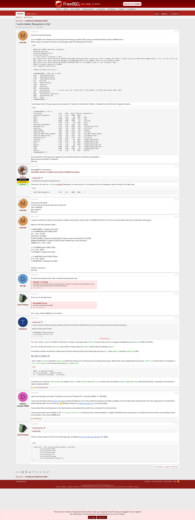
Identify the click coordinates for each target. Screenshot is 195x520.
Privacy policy (167, 481)
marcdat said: (36, 178)
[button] (37, 14)
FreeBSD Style (21, 481)
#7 (177, 318)
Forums (20, 14)
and (41, 387)
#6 (177, 294)
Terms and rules (157, 481)
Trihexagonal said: (37, 428)
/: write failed (39, 27)
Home (58, 9)
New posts (19, 17)
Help (174, 481)
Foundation (131, 9)
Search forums (28, 17)
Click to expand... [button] (105, 338)
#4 (177, 217)
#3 (177, 199)
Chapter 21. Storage (40, 282)
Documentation (88, 9)
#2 (177, 166)
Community (101, 9)
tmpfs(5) (59, 184)
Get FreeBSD (75, 9)
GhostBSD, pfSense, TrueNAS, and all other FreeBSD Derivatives (55, 172)
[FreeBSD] (77, 7)
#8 (177, 393)
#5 (177, 275)
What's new (30, 14)
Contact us (147, 481)
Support (122, 9)
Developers (112, 9)
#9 (177, 424)
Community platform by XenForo (97, 485)
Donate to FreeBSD (132, 4)
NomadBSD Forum (40, 303)
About (65, 9)
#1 (177, 31)
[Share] (174, 31)
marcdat (19, 27)
